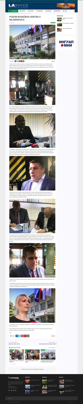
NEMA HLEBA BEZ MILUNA (67, 28)
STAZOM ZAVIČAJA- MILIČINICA (68, 23)
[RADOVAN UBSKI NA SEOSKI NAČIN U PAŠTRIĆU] (61, 392)
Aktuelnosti (14, 10)
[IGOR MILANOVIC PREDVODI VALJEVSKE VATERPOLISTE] (44, 386)
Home (9, 1)
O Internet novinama (14, 1)
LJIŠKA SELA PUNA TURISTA (14, 344)
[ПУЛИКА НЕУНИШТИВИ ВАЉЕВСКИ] (44, 392)
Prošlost (49, 10)
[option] (65, 25)
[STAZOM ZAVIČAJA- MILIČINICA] (59, 24)
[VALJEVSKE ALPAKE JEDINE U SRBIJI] (59, 19)
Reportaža (40, 10)
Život (66, 10)
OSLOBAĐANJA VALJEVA (35, 380)
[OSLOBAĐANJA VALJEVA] (27, 381)
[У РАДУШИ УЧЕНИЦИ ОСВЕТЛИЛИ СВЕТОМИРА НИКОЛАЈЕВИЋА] (48, 354)
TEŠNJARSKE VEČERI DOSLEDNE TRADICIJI (47, 344)
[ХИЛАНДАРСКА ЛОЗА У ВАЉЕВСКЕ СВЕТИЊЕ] (16, 354)
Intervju (23, 10)
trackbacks (32, 369)
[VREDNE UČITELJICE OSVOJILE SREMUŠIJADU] (61, 381)
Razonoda (58, 10)
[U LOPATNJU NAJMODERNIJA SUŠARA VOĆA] (61, 386)
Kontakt (19, 1)
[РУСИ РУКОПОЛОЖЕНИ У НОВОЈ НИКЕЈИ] (32, 354)
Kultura (31, 10)
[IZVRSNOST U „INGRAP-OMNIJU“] (27, 392)
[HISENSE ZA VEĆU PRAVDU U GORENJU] (27, 386)
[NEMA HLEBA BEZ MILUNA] (59, 30)
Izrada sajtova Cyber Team (71, 402)
